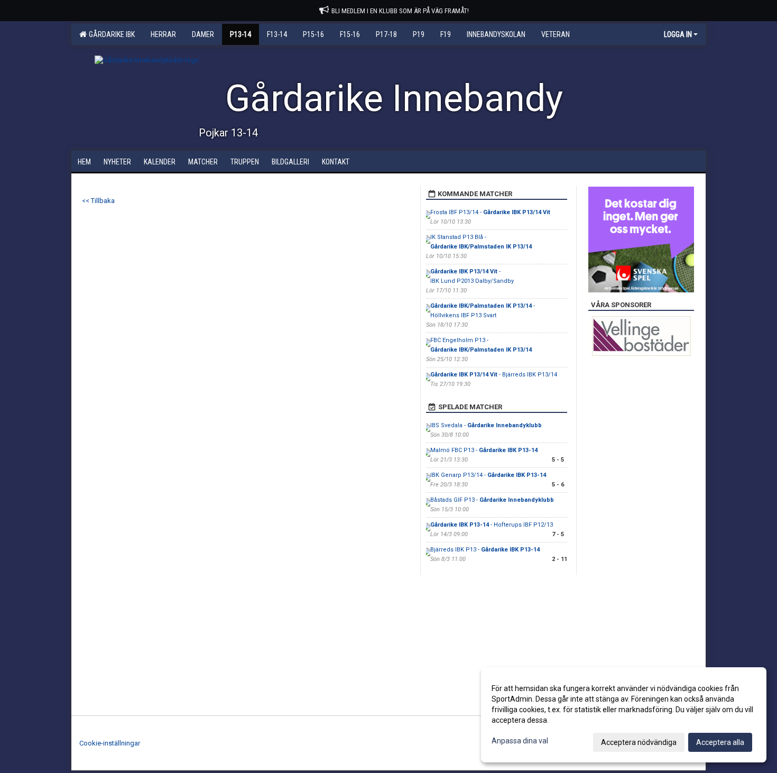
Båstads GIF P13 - (492, 499)
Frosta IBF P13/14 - (490, 212)
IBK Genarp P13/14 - (488, 475)
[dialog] (623, 714)
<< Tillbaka (98, 201)
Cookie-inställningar (109, 743)
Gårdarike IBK (110, 34)
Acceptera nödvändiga (639, 742)
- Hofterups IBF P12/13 (491, 524)
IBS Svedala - (486, 425)
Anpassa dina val (520, 741)
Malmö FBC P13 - (484, 450)
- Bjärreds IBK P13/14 (493, 374)
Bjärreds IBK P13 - (485, 549)
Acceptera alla (720, 742)
